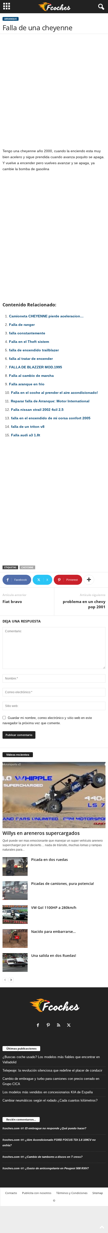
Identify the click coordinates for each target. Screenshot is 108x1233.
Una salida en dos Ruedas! (53, 955)
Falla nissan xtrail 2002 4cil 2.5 (37, 410)
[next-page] (11, 979)
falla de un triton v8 (27, 427)
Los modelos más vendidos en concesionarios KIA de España (48, 1092)
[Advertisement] (54, 92)
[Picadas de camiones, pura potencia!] (15, 890)
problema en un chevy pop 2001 (84, 604)
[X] (69, 1026)
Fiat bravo (12, 601)
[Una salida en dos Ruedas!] (15, 962)
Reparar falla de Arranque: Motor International (50, 401)
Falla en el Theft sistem (29, 342)
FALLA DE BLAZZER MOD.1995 (35, 367)
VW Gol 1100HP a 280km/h (53, 907)
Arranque (10, 18)
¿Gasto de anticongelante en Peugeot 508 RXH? (57, 1168)
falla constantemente (27, 333)
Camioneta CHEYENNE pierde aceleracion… (46, 316)
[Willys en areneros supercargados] (54, 795)
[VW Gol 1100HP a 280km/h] (15, 914)
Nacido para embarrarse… (53, 931)
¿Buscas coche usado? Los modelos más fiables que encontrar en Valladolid (51, 1059)
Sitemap (97, 1193)
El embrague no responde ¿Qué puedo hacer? (55, 1128)
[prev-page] (5, 979)
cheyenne (27, 567)
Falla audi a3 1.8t (25, 435)
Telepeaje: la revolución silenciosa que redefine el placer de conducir (52, 1070)
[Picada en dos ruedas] (15, 866)
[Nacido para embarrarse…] (15, 938)
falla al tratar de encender (31, 359)
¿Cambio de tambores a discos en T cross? (54, 1156)
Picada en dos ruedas (49, 859)
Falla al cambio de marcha (31, 376)
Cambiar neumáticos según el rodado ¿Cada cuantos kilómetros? (50, 1100)
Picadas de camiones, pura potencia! (62, 883)
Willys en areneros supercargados (41, 833)
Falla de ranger (22, 325)
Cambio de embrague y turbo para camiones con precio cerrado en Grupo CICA (51, 1081)
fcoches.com (11, 1128)
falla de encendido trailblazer (34, 350)
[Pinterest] (49, 1026)
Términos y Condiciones (71, 1193)
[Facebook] (39, 1026)
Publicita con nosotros (36, 1193)
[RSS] (60, 1026)
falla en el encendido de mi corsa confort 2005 (50, 418)
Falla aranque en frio (26, 384)
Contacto (11, 1193)
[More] (89, 580)
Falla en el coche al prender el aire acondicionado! (54, 393)
